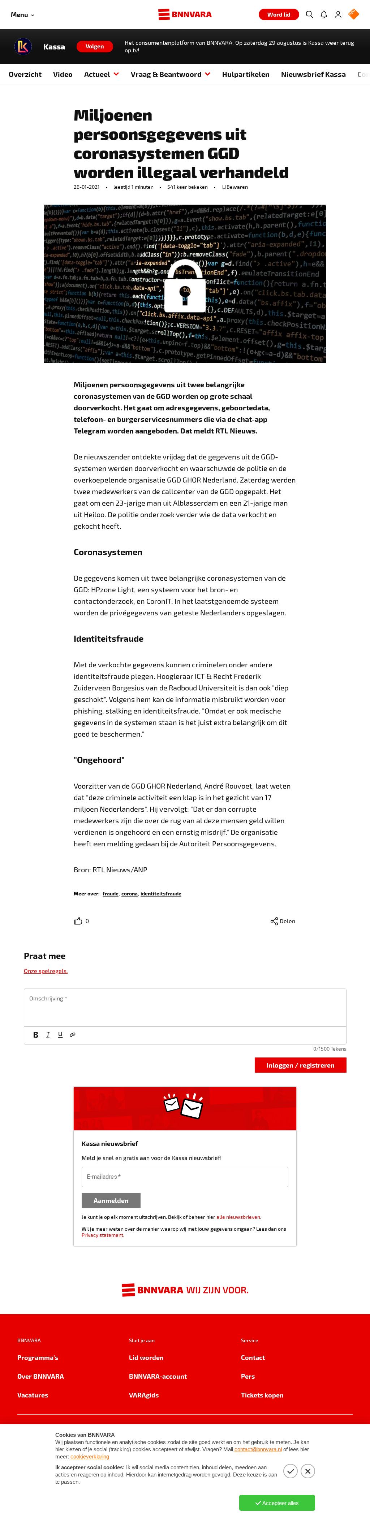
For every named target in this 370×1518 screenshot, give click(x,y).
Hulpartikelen (246, 74)
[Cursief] (48, 1035)
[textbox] (185, 1007)
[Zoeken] (309, 14)
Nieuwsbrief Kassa (313, 74)
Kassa (54, 46)
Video (63, 74)
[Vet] (36, 1035)
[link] (111, 893)
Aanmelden (111, 1200)
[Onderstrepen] (60, 1035)
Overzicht (25, 74)
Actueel (97, 74)
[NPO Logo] (353, 15)
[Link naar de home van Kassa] (23, 46)
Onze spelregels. (46, 970)
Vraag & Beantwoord (166, 74)
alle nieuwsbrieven (238, 1217)
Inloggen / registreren (301, 1065)
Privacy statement (102, 1235)
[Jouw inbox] (323, 14)
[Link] (72, 1035)
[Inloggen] (338, 14)
